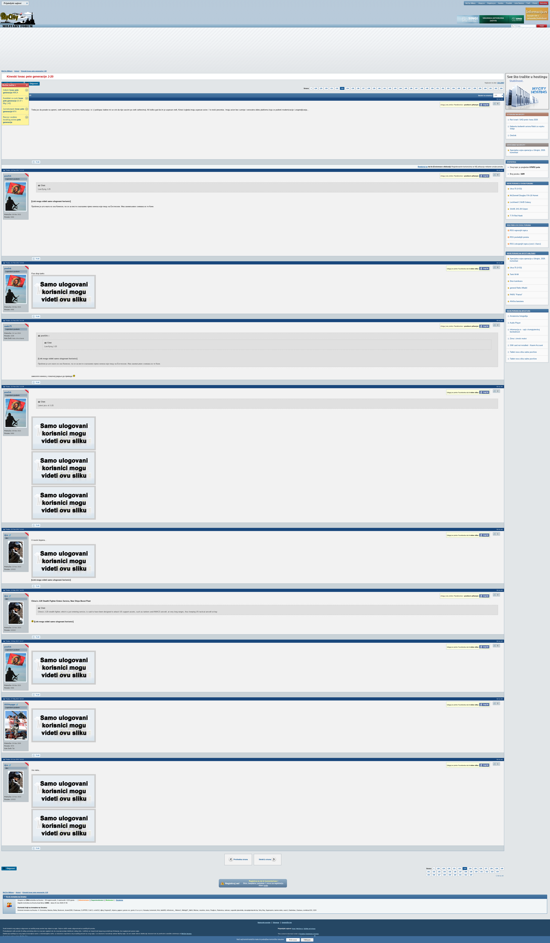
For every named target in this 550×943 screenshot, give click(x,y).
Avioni (16, 71)
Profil (37, 162)
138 (368, 88)
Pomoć (535, 3)
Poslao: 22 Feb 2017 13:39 (15, 386)
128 (315, 88)
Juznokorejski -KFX (13, 110)
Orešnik (513, 135)
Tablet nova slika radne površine (523, 352)
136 (358, 88)
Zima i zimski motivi (518, 338)
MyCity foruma (186, 933)
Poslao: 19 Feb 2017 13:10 (15, 170)
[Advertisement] (275, 50)
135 (352, 88)
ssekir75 (8, 326)
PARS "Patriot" (516, 295)
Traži (528, 3)
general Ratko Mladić (518, 288)
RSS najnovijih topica (519, 230)
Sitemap (276, 922)
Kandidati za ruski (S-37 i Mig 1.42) (13, 100)
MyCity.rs (299, 928)
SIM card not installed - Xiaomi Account (526, 345)
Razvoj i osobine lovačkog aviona (12, 119)
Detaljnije (119, 900)
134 (347, 88)
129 (321, 88)
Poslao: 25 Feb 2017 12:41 (15, 529)
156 (464, 88)
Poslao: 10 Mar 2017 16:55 (15, 590)
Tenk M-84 (514, 274)
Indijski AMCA (10, 91)
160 (485, 88)
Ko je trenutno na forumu (16, 897)
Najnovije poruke (264, 922)
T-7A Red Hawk (516, 216)
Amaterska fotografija (519, 316)
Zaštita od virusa (309, 928)
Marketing (543, 3)
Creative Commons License (309, 934)
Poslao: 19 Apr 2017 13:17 (14, 641)
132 (337, 88)
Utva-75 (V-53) (516, 189)
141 (384, 88)
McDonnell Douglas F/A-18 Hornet (524, 195)
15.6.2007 (500, 83)
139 (374, 88)
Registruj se (491, 3)
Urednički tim (287, 922)
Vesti (293, 928)
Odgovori (34, 84)
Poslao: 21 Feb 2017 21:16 (15, 320)
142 (390, 88)
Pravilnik (509, 3)
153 (448, 88)
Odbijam (307, 940)
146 (411, 88)
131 (331, 88)
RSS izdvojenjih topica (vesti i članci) (525, 244)
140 (379, 88)
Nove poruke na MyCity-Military (521, 253)
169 (501, 88)
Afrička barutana (517, 301)
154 (453, 88)
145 (405, 88)
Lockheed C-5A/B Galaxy (520, 202)
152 (443, 88)
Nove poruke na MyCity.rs (518, 311)
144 (400, 88)
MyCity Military (470, 3)
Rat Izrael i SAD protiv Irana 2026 (524, 120)
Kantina (500, 3)
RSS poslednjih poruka (519, 237)
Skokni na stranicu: (485, 95)
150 (432, 88)
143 (395, 88)
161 (490, 88)
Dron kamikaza (516, 281)
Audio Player (515, 323)
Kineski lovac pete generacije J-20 (34, 71)
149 (427, 88)
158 (474, 88)
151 (437, 88)
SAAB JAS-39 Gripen (519, 209)
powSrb (7, 176)
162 (496, 88)
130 (326, 88)
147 (416, 88)
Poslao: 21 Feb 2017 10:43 (15, 263)
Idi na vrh (500, 876)
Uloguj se (481, 3)
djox (6, 535)
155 (458, 88)
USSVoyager (9, 704)
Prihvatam (293, 940)
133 (342, 88)
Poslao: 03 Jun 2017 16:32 (15, 759)
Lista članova (519, 3)
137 (363, 88)
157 (469, 88)
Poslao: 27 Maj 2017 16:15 (15, 699)
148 (421, 88)
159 (480, 88)
